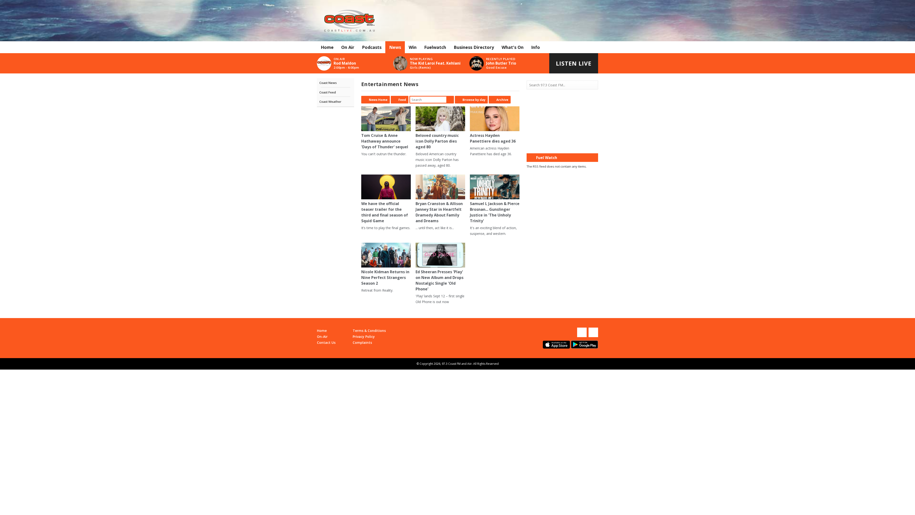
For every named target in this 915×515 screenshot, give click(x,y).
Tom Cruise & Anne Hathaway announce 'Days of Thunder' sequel (384, 141)
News (395, 47)
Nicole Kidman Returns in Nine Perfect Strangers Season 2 (385, 277)
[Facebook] (582, 332)
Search (450, 99)
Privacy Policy (364, 336)
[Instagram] (593, 332)
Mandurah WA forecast (562, 143)
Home (327, 47)
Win (413, 47)
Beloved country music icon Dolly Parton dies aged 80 (437, 141)
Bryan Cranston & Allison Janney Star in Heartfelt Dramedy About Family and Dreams (439, 212)
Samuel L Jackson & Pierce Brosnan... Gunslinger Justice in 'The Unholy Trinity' (494, 212)
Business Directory (474, 47)
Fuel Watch (546, 157)
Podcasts (371, 47)
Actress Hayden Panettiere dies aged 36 (493, 138)
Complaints (362, 342)
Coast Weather (330, 101)
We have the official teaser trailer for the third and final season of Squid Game (384, 212)
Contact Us (326, 342)
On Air (347, 47)
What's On (513, 47)
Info (535, 47)
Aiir (469, 364)
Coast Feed (327, 92)
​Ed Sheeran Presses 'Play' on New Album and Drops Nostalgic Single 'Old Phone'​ (439, 280)
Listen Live (573, 63)
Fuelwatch (435, 47)
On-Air (322, 336)
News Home (378, 100)
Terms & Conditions (369, 330)
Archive (502, 100)
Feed (402, 100)
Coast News (328, 83)
